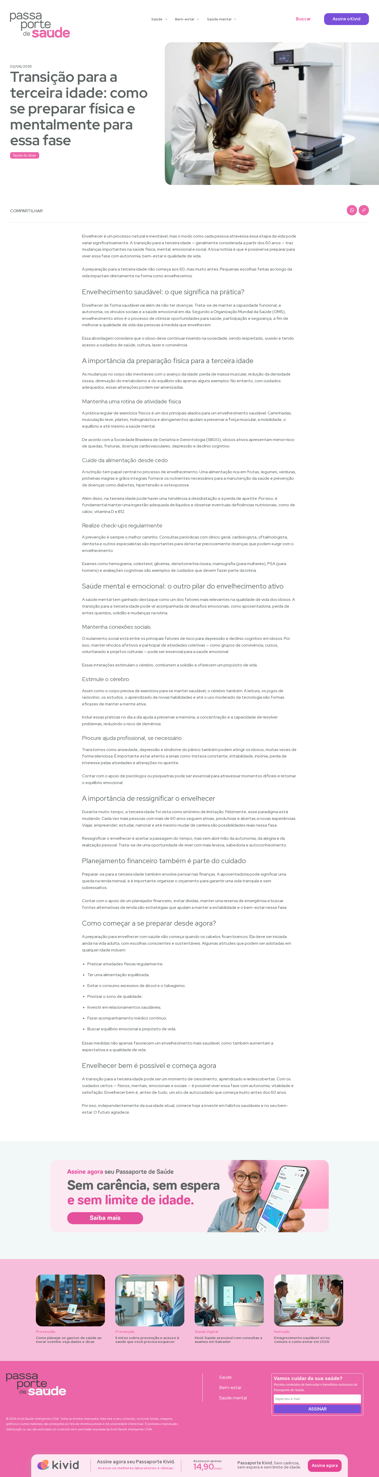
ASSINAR (317, 1409)
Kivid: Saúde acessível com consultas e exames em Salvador (228, 1339)
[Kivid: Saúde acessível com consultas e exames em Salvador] (229, 1300)
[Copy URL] (364, 210)
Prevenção (45, 1332)
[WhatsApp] (352, 210)
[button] (303, 19)
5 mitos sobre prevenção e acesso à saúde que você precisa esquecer (147, 1339)
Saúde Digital (206, 1332)
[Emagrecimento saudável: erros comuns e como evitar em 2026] (308, 1300)
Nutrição (282, 1332)
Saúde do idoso (24, 155)
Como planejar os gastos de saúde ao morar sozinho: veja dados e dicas (69, 1339)
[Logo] (40, 25)
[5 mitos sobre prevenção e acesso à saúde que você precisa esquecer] (149, 1300)
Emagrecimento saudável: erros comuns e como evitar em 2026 (302, 1339)
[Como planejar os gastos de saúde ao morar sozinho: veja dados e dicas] (70, 1300)
